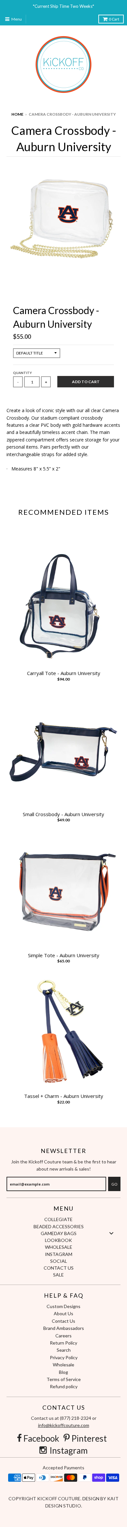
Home (17, 114)
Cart (114, 19)
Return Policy (63, 1343)
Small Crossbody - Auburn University (63, 814)
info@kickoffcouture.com (63, 1425)
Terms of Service (64, 1379)
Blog (63, 1372)
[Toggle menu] (111, 1233)
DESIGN (91, 1498)
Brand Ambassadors (63, 1328)
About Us (63, 1313)
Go (114, 1184)
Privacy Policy (64, 1357)
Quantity (22, 373)
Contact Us (63, 1321)
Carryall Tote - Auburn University (63, 673)
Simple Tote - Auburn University (63, 955)
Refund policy (64, 1386)
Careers (63, 1335)
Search (64, 1350)
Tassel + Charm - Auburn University (63, 1096)
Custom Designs (63, 1306)
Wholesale (63, 1364)
